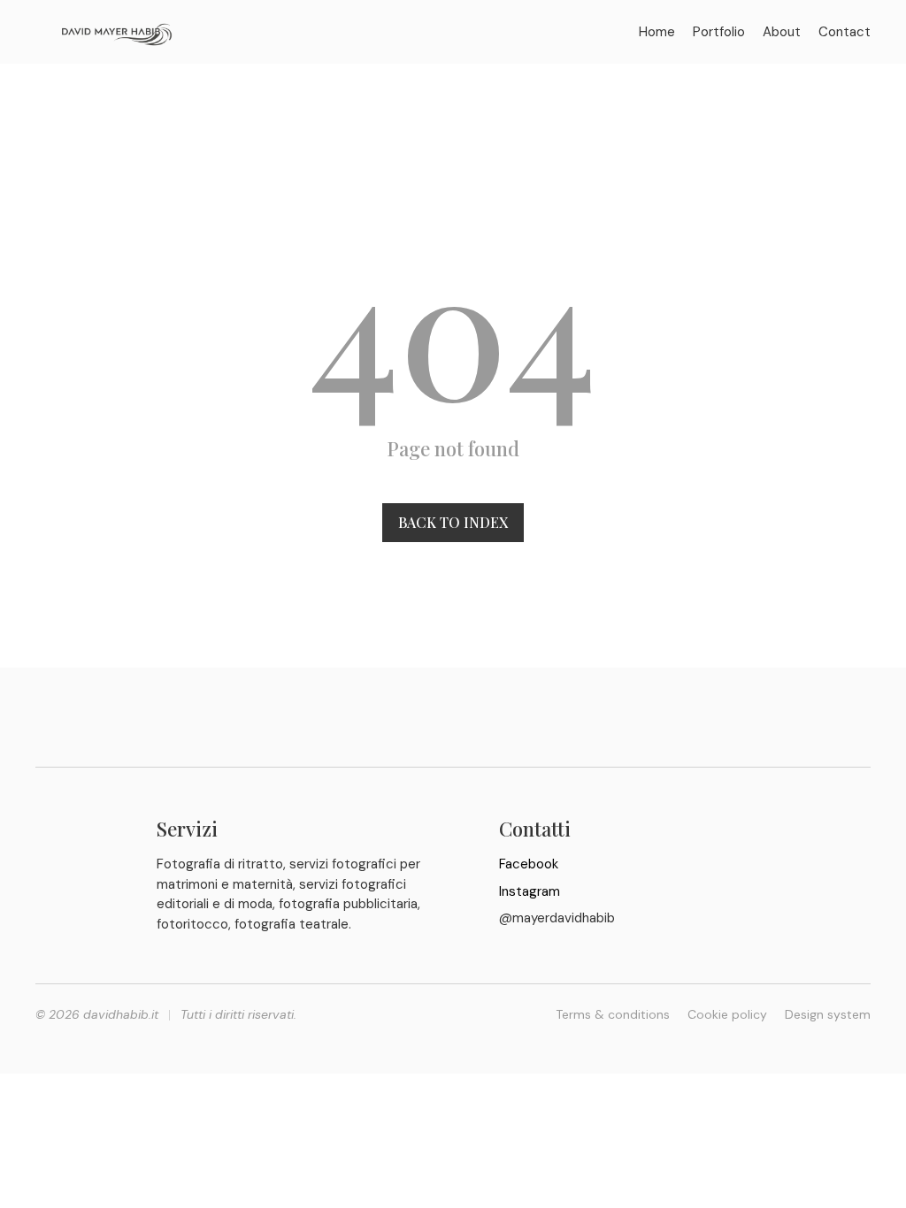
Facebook (528, 864)
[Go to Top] (878, 1180)
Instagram (529, 891)
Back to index (453, 522)
